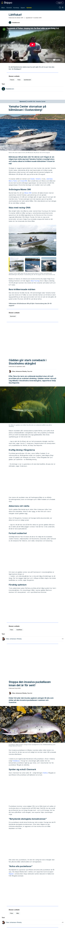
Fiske (19, 79)
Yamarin (38, 179)
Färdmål (9, 7)
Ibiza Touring (35, 281)
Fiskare (12, 79)
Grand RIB (23, 181)
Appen (23, 7)
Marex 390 (27, 193)
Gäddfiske (19, 629)
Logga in (59, 2)
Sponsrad (12, 316)
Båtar (3, 7)
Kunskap (16, 7)
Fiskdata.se (16, 761)
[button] (55, 240)
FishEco (45, 773)
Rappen (11, 874)
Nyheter (29, 7)
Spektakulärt (27, 79)
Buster (33, 179)
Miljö (17, 913)
